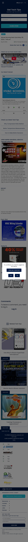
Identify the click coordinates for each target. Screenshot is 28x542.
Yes (11, 275)
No (17, 275)
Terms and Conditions (14, 270)
